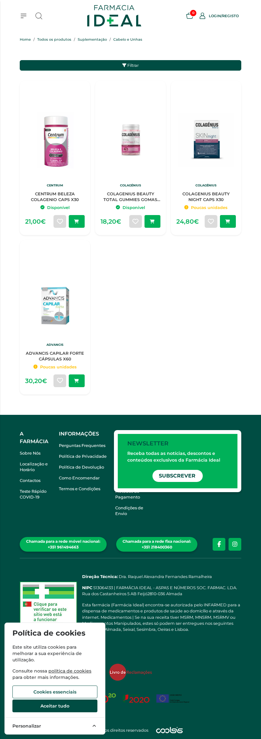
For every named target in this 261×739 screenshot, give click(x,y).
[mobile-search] (39, 16)
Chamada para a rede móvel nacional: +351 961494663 (63, 544)
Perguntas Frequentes (82, 445)
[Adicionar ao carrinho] (77, 221)
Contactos (30, 480)
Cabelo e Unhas (127, 39)
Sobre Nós (30, 453)
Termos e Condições (79, 488)
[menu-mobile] (23, 16)
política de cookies (69, 671)
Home (25, 39)
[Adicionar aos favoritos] (59, 221)
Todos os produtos (54, 39)
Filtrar (132, 65)
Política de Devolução (81, 467)
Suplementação (92, 39)
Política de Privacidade (83, 456)
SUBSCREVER (177, 476)
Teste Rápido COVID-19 (33, 494)
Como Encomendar (79, 478)
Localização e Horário (34, 467)
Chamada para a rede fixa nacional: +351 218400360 (157, 544)
